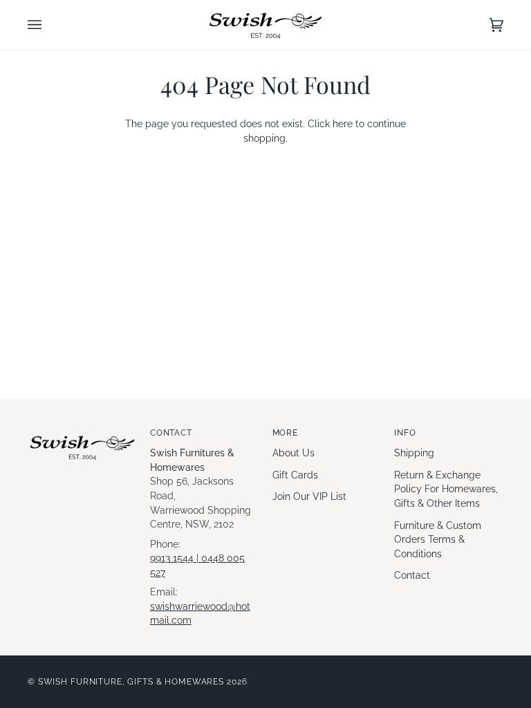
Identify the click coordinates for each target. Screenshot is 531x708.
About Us (293, 452)
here (343, 123)
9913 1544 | (175, 557)
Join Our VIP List (309, 496)
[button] (82, 430)
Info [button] (405, 432)
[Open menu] (48, 25)
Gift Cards (295, 475)
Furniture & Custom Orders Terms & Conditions (437, 539)
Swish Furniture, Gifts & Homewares (131, 681)
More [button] (285, 432)
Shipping (414, 452)
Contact (412, 575)
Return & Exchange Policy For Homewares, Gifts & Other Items (446, 489)
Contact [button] (171, 432)
